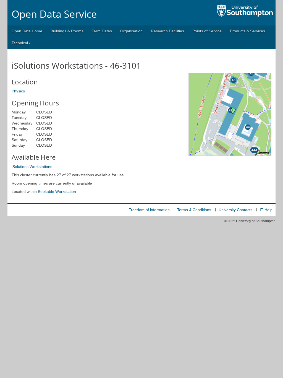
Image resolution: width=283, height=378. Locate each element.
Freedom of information (149, 210)
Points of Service (207, 31)
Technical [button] (20, 43)
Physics (18, 91)
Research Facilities (167, 31)
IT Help (266, 210)
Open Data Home (27, 31)
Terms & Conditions (194, 210)
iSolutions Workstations (32, 166)
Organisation (131, 31)
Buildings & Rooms (67, 31)
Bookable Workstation (57, 191)
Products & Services (247, 31)
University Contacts (235, 210)
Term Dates (102, 31)
